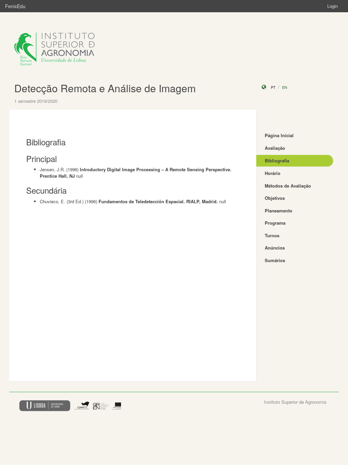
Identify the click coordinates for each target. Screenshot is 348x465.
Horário (272, 173)
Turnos (272, 235)
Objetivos (275, 198)
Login (332, 6)
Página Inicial (279, 135)
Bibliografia (277, 160)
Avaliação (275, 148)
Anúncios (275, 247)
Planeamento (278, 210)
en (284, 87)
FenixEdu (15, 6)
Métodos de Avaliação (288, 185)
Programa (275, 223)
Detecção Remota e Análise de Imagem (105, 88)
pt (273, 87)
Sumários (275, 260)
